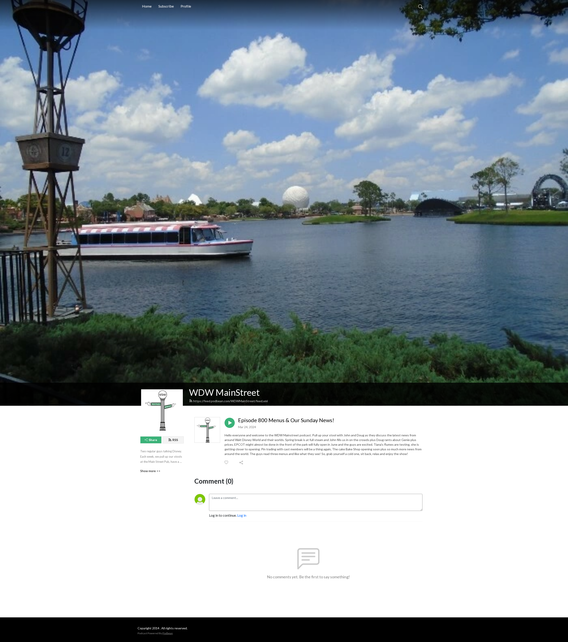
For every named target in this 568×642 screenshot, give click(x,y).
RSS (175, 440)
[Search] (420, 6)
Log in (241, 515)
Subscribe (166, 6)
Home (147, 6)
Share (153, 440)
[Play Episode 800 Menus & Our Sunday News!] (230, 423)
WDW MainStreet (224, 392)
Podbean (167, 633)
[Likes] (226, 462)
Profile (186, 6)
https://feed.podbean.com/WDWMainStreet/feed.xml (230, 401)
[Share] (241, 462)
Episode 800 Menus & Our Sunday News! (286, 420)
